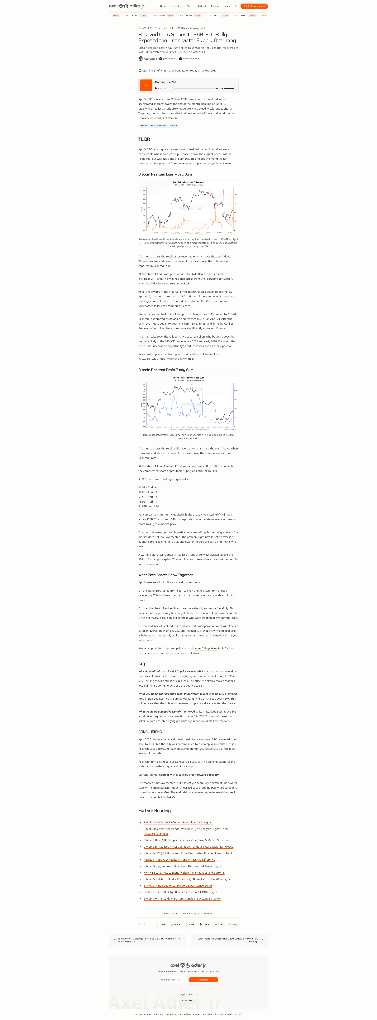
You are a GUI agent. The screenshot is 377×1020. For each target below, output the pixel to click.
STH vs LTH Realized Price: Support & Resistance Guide (178, 885)
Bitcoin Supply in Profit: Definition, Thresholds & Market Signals (184, 866)
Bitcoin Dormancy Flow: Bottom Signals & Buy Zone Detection (182, 898)
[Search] (236, 6)
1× (217, 89)
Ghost (221, 1014)
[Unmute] (222, 88)
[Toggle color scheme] (238, 1014)
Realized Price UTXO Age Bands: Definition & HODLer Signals (182, 892)
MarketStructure (158, 126)
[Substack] (186, 1000)
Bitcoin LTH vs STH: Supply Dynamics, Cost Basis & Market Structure (186, 840)
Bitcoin (173, 126)
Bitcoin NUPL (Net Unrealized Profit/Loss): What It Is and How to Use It (188, 853)
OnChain (143, 126)
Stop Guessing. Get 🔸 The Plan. (197, 913)
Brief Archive (170, 913)
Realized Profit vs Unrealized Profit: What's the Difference (179, 859)
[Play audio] (156, 88)
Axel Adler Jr (147, 1014)
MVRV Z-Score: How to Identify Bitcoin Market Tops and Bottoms (184, 872)
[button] (182, 994)
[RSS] (195, 1000)
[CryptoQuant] (190, 1000)
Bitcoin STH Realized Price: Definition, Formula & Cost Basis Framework (188, 846)
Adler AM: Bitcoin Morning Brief (187, 28)
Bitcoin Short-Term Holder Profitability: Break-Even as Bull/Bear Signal (187, 879)
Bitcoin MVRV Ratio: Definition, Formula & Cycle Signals (178, 822)
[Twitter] (182, 1000)
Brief (229, 1014)
